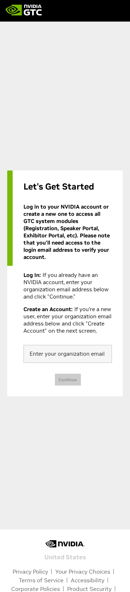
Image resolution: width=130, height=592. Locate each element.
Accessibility (87, 580)
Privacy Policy (30, 571)
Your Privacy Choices (82, 571)
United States (65, 556)
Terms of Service (41, 580)
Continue (67, 379)
